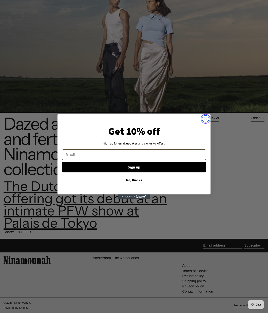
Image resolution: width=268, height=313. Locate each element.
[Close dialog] (205, 118)
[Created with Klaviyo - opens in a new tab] (134, 196)
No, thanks (134, 180)
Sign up (134, 167)
